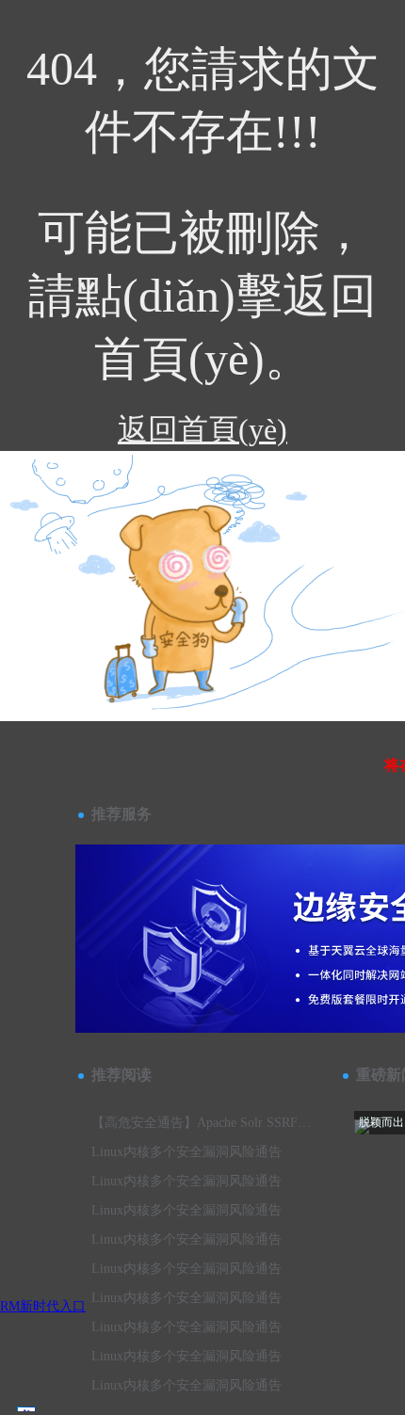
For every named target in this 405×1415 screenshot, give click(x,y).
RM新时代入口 (43, 1306)
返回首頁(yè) (202, 429)
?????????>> (107, 532)
